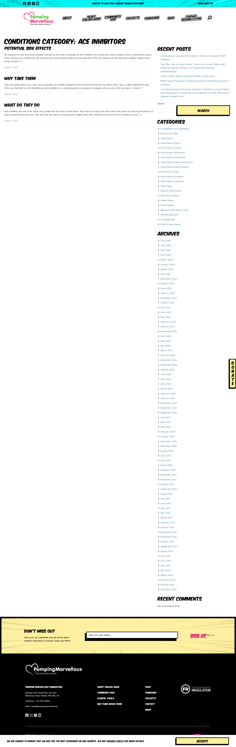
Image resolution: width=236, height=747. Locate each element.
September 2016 (169, 546)
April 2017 (166, 512)
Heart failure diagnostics (173, 152)
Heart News (166, 186)
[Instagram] (33, 3)
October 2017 (167, 484)
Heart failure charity (171, 147)
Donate (233, 373)
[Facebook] (24, 3)
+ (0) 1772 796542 (42, 701)
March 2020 (167, 388)
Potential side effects (28, 48)
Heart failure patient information (177, 162)
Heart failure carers (171, 143)
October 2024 (167, 283)
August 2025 (167, 269)
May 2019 (165, 422)
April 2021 (166, 345)
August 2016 (167, 551)
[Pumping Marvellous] (38, 19)
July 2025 (165, 274)
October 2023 (167, 302)
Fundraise (150, 692)
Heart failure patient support (175, 166)
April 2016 (166, 570)
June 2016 (166, 560)
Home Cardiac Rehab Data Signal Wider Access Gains (188, 76)
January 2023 (168, 326)
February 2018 (168, 469)
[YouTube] (37, 3)
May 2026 (166, 250)
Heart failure (167, 138)
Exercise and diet (169, 133)
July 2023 (165, 307)
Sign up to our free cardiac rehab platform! (118, 3)
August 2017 (167, 493)
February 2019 (168, 431)
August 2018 (167, 450)
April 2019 (166, 426)
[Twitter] (29, 3)
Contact (150, 703)
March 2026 (167, 259)
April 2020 (166, 383)
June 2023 (166, 312)
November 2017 (169, 479)
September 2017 (169, 489)
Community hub (106, 692)
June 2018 (166, 455)
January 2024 (168, 293)
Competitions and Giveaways (175, 128)
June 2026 (166, 245)
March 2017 (166, 517)
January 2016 (167, 584)
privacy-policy (115, 741)
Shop (148, 686)
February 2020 (168, 393)
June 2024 (166, 288)
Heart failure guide (108, 686)
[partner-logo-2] (196, 691)
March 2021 (167, 350)
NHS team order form (109, 703)
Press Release (168, 205)
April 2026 (166, 254)
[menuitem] (67, 18)
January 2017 (167, 527)
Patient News (167, 200)
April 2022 (166, 341)
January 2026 (168, 264)
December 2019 (169, 403)
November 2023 (169, 298)
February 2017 (168, 522)
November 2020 (169, 364)
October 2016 (167, 541)
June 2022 (166, 336)
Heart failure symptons (172, 176)
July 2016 (165, 556)
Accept (202, 741)
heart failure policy (170, 171)
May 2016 (165, 565)
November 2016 (169, 536)
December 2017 (169, 474)
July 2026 (165, 240)
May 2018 (165, 460)
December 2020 (169, 360)
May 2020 (166, 379)
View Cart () (205, 3)
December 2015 (169, 589)
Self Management (169, 214)
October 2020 (167, 369)
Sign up (198, 635)
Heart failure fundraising (173, 157)
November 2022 (169, 331)
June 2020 (166, 374)
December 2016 (169, 532)
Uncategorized (168, 219)
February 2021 (168, 355)
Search (161, 103)
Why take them (20, 78)
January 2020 (168, 398)
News (148, 709)
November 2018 (169, 446)
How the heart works (171, 190)
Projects (150, 698)
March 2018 (167, 465)
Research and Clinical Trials (174, 210)
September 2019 (169, 412)
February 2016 (168, 579)
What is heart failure (171, 224)
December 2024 (169, 278)
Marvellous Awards (170, 195)
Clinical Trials (105, 698)
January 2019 (167, 436)
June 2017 (166, 503)
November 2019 (169, 407)
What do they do (22, 105)
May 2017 (165, 508)
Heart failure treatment (172, 181)
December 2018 (169, 441)
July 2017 (165, 498)
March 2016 (167, 575)
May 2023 (166, 317)
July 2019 (165, 417)
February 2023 (168, 321)
